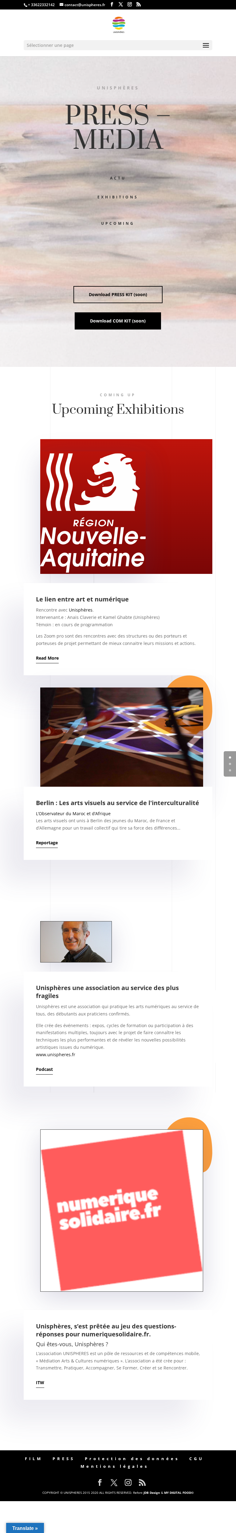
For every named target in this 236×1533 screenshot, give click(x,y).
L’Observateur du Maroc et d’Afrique (73, 813)
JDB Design (152, 1492)
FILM (34, 1458)
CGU (196, 1458)
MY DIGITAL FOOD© (179, 1492)
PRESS (64, 1458)
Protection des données (132, 1458)
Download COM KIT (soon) (118, 321)
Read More (47, 658)
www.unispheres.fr (55, 1054)
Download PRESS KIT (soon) (118, 294)
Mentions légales (115, 1466)
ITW (40, 1382)
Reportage (47, 843)
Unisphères (80, 610)
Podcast (44, 1069)
